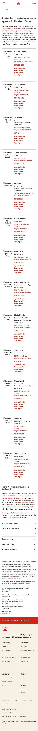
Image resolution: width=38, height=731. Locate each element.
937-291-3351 (18, 199)
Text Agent (18, 75)
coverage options (17, 31)
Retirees (4, 685)
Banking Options (8, 544)
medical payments (26, 33)
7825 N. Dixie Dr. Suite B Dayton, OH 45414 (20, 428)
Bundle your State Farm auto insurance (16, 513)
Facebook (23, 678)
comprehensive (7, 33)
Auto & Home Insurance (10, 523)
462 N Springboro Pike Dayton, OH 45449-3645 (23, 129)
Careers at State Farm (8, 678)
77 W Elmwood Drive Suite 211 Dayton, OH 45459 (21, 92)
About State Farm (6, 650)
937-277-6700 (19, 434)
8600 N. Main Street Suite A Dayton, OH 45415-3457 (22, 393)
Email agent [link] (18, 70)
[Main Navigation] (4, 3)
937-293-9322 (19, 331)
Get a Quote (18, 73)
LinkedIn (23, 689)
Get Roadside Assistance (27, 650)
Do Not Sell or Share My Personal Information (14, 716)
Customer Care (7, 539)
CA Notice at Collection (8, 712)
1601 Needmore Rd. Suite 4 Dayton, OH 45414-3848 (23, 461)
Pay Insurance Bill (25, 654)
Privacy (15, 700)
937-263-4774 (19, 164)
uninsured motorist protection (15, 35)
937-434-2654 (19, 262)
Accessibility (16, 704)
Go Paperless (24, 661)
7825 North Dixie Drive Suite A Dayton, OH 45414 (22, 226)
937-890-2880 (19, 232)
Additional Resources (9, 549)
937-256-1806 (19, 65)
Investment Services (9, 534)
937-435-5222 (19, 98)
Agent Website (19, 68)
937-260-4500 (19, 295)
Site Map (25, 704)
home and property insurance (12, 498)
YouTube (23, 692)
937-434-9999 (19, 133)
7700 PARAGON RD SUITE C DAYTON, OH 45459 (24, 195)
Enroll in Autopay (25, 657)
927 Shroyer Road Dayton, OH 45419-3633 (22, 357)
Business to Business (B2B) (9, 657)
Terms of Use (5, 704)
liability (28, 31)
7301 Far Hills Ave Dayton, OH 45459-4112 (22, 291)
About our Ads (6, 700)
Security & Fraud (27, 700)
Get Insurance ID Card (27, 665)
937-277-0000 (19, 399)
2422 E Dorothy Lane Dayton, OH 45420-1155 (22, 326)
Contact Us (5, 646)
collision (16, 33)
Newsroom (4, 654)
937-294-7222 (19, 361)
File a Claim (24, 646)
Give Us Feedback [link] (6, 661)
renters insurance (12, 507)
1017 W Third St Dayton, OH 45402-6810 (23, 159)
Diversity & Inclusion (7, 681)
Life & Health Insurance (10, 529)
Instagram (23, 685)
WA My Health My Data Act (9, 709)
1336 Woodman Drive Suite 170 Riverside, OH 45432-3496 (23, 60)
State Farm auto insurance (11, 28)
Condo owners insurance (25, 502)
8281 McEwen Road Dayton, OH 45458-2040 (23, 258)
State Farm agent (15, 578)
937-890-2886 (19, 467)
